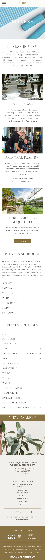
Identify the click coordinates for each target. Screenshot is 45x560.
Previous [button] (2, 438)
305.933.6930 (22, 473)
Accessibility (24, 517)
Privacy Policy (12, 517)
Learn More (22, 241)
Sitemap (33, 517)
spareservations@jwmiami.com (22, 181)
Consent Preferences (22, 519)
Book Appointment (22, 557)
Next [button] (42, 438)
